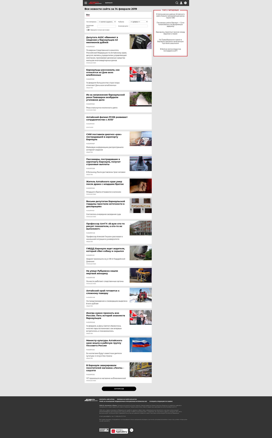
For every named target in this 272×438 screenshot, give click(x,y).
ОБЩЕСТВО (89, 87)
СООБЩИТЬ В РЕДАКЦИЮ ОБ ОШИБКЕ (161, 401)
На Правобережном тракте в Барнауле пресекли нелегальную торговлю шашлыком (170, 41)
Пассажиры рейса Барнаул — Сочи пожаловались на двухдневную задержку (170, 24)
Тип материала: (91, 22)
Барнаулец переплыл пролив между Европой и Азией (170, 33)
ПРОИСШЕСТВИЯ (91, 62)
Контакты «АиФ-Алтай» (107, 399)
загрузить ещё (119, 388)
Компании (89, 127)
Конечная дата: (123, 26)
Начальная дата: (90, 26)
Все (88, 15)
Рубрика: (121, 22)
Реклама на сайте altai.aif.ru (127, 399)
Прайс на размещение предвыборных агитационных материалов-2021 (123, 401)
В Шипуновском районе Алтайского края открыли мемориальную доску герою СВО (170, 16)
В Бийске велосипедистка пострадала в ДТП (170, 50)
